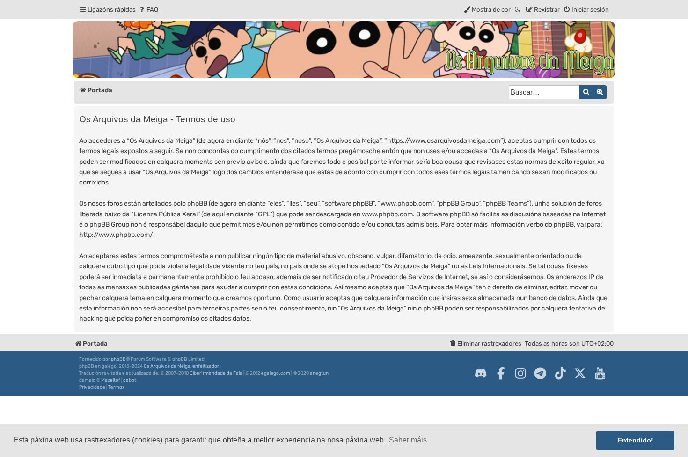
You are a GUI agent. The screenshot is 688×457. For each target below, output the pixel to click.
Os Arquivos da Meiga (167, 366)
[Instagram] (520, 373)
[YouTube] (600, 373)
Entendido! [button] (635, 440)
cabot (129, 380)
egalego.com (275, 373)
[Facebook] (501, 373)
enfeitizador (205, 366)
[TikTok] (560, 373)
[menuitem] (148, 9)
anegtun (319, 373)
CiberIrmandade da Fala (216, 373)
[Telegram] (540, 373)
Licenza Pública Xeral (166, 214)
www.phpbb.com (387, 214)
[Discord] (481, 373)
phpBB (118, 359)
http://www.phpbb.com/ (116, 235)
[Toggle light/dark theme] (518, 9)
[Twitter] (580, 373)
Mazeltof (110, 380)
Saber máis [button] (408, 440)
